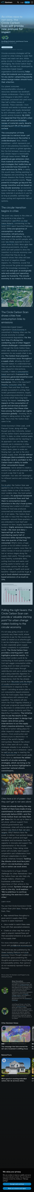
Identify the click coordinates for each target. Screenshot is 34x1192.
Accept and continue (17, 1184)
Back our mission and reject (17, 1188)
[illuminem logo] (6, 2)
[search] (18, 2)
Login (22, 2)
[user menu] (32, 2)
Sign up (27, 2)
